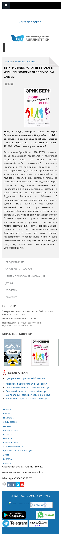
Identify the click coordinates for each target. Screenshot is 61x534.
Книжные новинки (25, 61)
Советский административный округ (26, 391)
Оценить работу (10, 430)
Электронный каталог (18, 269)
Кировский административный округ (26, 383)
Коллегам (11, 290)
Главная (8, 61)
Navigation (6, 5)
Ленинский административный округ (26, 398)
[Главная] (30, 38)
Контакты (7, 438)
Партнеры (7, 434)
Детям (9, 283)
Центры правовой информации (25, 276)
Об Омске (11, 297)
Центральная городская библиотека (25, 378)
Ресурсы (7, 426)
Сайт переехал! (30, 22)
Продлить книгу (15, 262)
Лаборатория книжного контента (20, 318)
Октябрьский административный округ (27, 387)
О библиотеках (10, 422)
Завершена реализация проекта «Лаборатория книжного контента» (27, 313)
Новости (7, 414)
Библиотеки (8, 418)
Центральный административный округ (28, 394)
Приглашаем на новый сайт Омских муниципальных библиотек (21, 324)
